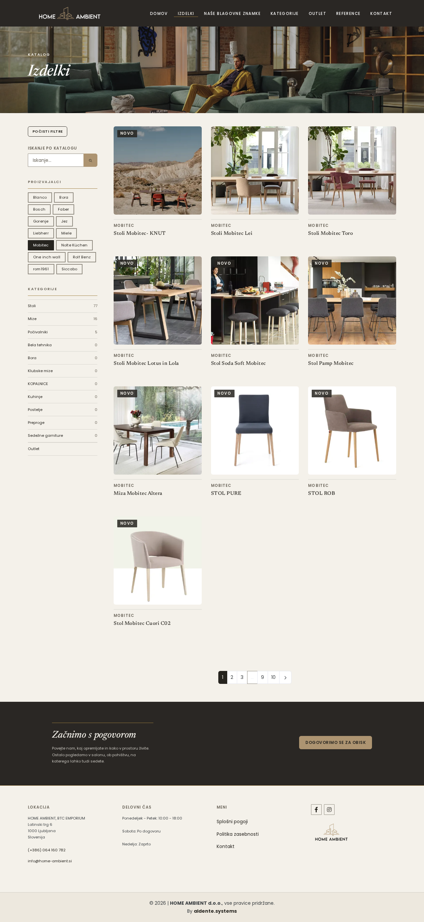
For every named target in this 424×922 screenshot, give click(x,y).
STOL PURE (226, 493)
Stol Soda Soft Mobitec (238, 363)
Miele (66, 233)
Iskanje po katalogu (52, 148)
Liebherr (41, 233)
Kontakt (381, 13)
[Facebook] (316, 809)
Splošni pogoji (232, 821)
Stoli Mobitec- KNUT (140, 233)
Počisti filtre (47, 131)
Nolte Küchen (74, 245)
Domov (159, 13)
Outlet (317, 13)
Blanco (40, 197)
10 (273, 677)
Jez (64, 221)
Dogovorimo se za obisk (335, 742)
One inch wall (46, 257)
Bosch (39, 209)
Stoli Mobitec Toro (330, 233)
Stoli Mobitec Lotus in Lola (146, 363)
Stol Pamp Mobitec (331, 363)
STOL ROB (321, 493)
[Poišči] (90, 160)
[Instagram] (329, 809)
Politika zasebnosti (238, 834)
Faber (63, 209)
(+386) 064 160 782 (47, 850)
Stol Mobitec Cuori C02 (142, 623)
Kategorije (285, 13)
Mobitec (41, 245)
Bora (63, 197)
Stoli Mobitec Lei (232, 233)
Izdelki (186, 13)
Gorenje (41, 221)
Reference (348, 13)
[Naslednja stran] (285, 677)
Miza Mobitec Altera (138, 493)
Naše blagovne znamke (232, 13)
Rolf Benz (82, 257)
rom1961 (41, 269)
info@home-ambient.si (50, 861)
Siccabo (70, 269)
